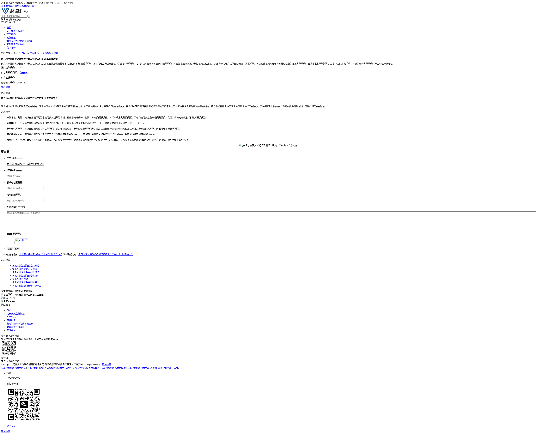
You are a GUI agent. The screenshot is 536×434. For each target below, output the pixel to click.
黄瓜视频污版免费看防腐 (24, 282)
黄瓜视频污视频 (50, 53)
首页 (9, 27)
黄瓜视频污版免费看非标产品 (26, 286)
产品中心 (11, 34)
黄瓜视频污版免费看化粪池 (25, 275)
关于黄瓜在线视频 (10, 6)
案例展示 (11, 37)
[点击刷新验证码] (21, 240)
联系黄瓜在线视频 (28, 6)
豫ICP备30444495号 (164, 368)
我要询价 (24, 72)
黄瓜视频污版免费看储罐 (24, 269)
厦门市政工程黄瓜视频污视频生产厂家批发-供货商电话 (105, 254)
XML (176, 368)
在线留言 (5, 87)
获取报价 (11, 47)
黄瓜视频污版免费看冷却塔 (25, 265)
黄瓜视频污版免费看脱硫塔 (25, 272)
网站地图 (106, 364)
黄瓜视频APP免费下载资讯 (20, 41)
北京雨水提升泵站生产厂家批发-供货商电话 (40, 254)
